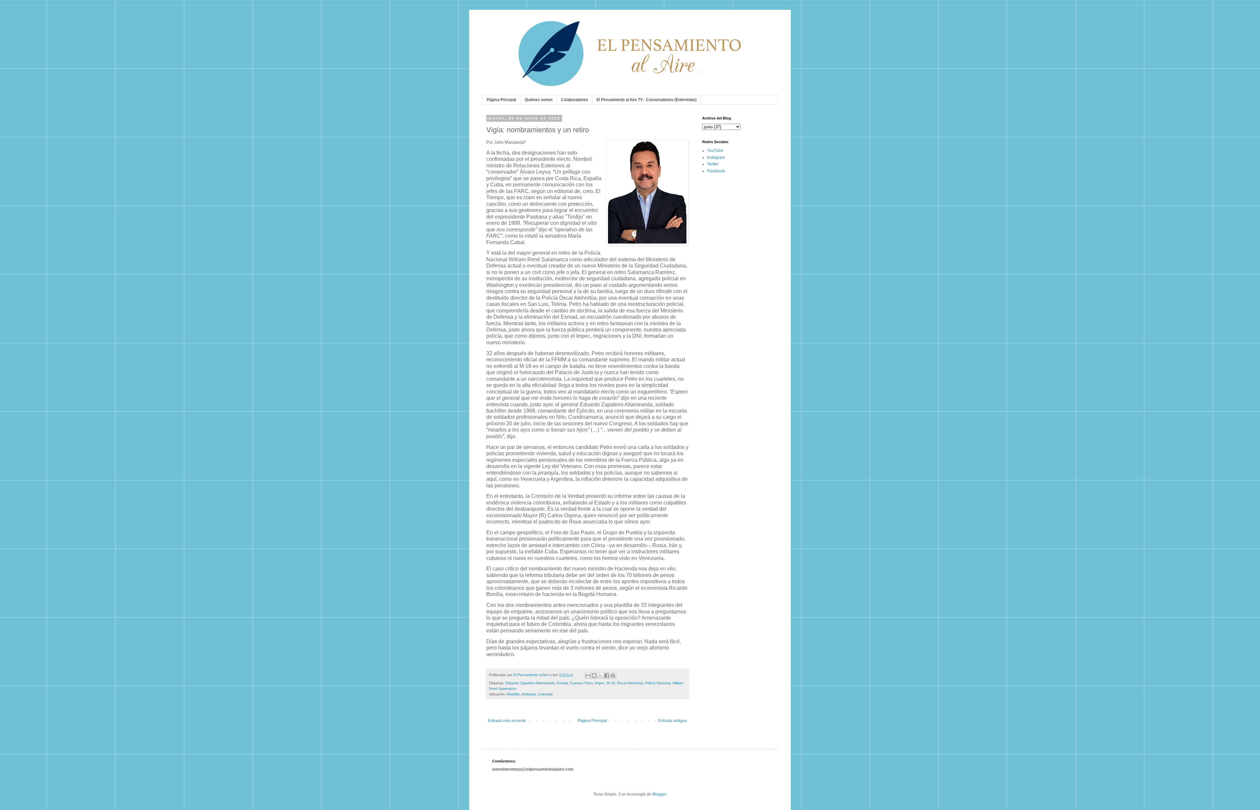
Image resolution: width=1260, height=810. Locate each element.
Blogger (659, 794)
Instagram (716, 157)
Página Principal (501, 99)
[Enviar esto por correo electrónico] (588, 675)
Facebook (716, 171)
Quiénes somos (539, 99)
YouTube (715, 150)
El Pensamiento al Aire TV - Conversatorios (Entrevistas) (647, 99)
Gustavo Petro (581, 683)
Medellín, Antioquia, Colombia (530, 694)
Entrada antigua (672, 720)
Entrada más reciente (507, 720)
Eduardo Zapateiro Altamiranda (530, 683)
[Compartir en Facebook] (606, 675)
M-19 (611, 683)
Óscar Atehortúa (630, 683)
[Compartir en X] (600, 675)
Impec (600, 683)
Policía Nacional (657, 683)
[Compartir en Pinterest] (613, 675)
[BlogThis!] (594, 675)
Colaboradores (574, 99)
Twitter (713, 164)
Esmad (562, 683)
